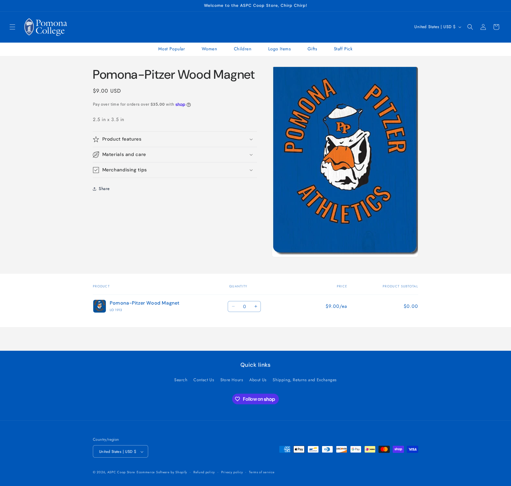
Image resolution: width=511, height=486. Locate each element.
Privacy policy (232, 472)
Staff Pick (343, 49)
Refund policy (204, 472)
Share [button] (104, 188)
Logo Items (279, 49)
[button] (12, 26)
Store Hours (231, 379)
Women (209, 49)
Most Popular (171, 49)
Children (243, 49)
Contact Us (203, 379)
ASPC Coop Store (121, 472)
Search (180, 379)
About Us (258, 379)
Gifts (312, 49)
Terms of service (261, 472)
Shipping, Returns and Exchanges (305, 379)
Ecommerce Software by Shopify (162, 472)
